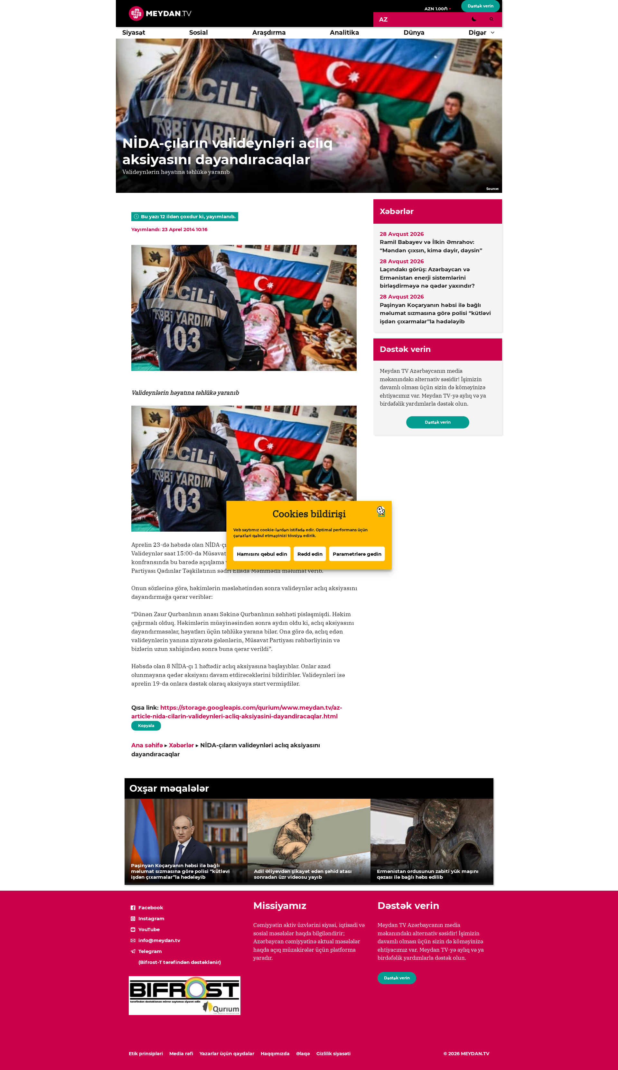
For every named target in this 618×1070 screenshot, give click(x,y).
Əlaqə (303, 1054)
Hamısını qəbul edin (262, 554)
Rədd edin (310, 554)
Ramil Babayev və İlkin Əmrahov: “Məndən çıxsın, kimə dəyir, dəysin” (431, 246)
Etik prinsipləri (146, 1054)
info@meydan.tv (159, 940)
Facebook (150, 907)
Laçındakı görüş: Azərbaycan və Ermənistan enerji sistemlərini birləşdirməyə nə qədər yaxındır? (427, 277)
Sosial (198, 32)
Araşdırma (269, 32)
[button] (494, 33)
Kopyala (145, 724)
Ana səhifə (147, 745)
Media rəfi (181, 1054)
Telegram (150, 951)
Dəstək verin (480, 6)
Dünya (414, 32)
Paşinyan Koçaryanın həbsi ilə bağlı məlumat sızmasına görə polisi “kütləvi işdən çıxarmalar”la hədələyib (435, 313)
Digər (477, 32)
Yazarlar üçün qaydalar (227, 1054)
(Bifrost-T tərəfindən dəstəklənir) (179, 962)
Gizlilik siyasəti (333, 1054)
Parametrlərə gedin (357, 554)
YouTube (149, 929)
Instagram (151, 918)
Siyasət (133, 32)
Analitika (344, 32)
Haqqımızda (275, 1054)
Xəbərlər (181, 745)
